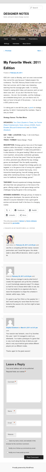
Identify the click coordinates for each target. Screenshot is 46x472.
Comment (12, 382)
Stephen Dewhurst (12, 327)
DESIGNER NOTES (16, 14)
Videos (13, 39)
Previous (7, 51)
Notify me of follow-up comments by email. (22, 448)
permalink (16, 223)
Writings (6, 43)
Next (40, 51)
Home (6, 39)
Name (11, 411)
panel (31, 107)
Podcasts (22, 39)
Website (10, 434)
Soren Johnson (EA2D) (27, 125)
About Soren (27, 43)
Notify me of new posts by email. (19, 452)
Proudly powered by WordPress (23, 467)
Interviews (16, 43)
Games (21, 221)
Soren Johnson (31, 221)
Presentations (33, 39)
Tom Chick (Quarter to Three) (23, 122)
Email (11, 423)
